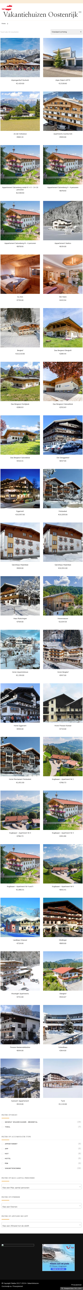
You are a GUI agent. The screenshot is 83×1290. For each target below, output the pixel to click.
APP (6, 1149)
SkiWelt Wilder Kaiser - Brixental (21, 1122)
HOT (7, 1154)
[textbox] (41, 1187)
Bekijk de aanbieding (20, 57)
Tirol (7, 1127)
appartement (11, 1144)
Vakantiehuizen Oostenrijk (40, 15)
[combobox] (41, 1186)
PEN (6, 1163)
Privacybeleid (18, 1286)
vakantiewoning (13, 1168)
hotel (8, 1159)
